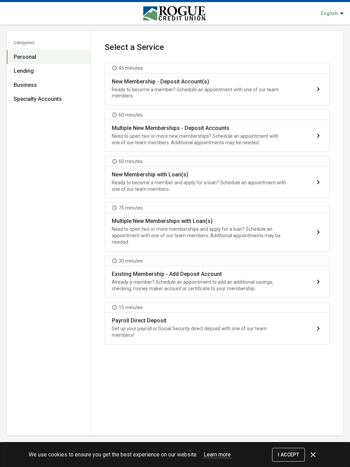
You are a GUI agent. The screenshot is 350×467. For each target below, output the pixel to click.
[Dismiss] (313, 454)
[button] (217, 84)
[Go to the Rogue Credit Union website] (158, 13)
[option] (49, 57)
